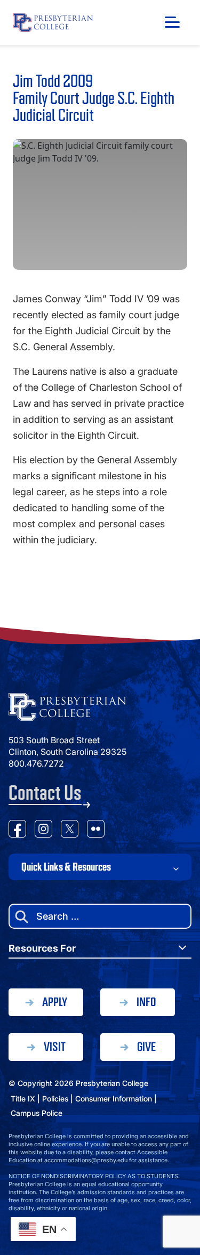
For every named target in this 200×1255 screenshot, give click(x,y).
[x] (69, 830)
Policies (55, 1098)
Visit (55, 1046)
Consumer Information (113, 1098)
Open (172, 22)
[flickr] (96, 830)
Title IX (23, 1098)
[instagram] (43, 830)
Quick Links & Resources (66, 867)
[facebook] (17, 830)
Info (146, 1002)
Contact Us (45, 793)
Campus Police (36, 1112)
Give (146, 1046)
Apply (54, 1002)
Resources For (42, 948)
